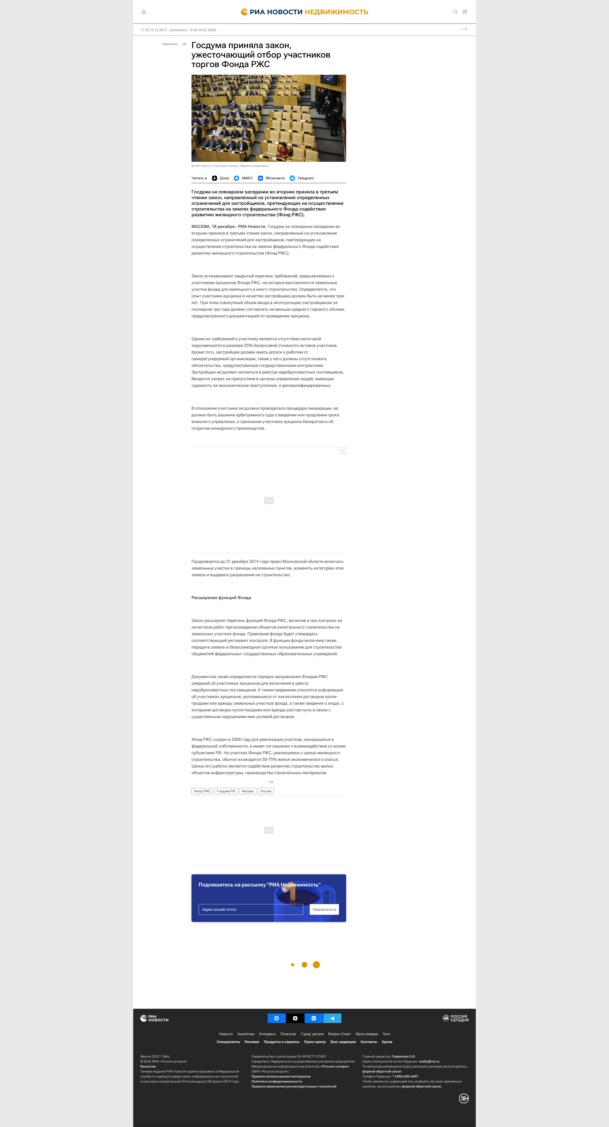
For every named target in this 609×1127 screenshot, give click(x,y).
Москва (248, 791)
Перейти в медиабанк (254, 165)
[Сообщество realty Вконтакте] (314, 1018)
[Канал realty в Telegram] (332, 1018)
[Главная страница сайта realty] (304, 12)
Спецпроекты (228, 1042)
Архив (387, 1042)
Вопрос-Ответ (339, 1034)
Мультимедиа (367, 1034)
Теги (386, 1034)
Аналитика (245, 1034)
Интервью (267, 1034)
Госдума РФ (226, 791)
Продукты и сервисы (281, 1042)
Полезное (288, 1034)
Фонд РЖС (202, 791)
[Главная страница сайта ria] (269, 12)
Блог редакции (343, 1042)
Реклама (252, 1042)
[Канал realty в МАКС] (277, 1018)
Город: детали (312, 1034)
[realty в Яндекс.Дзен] (295, 1018)
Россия (265, 791)
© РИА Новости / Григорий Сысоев (214, 165)
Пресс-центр (315, 1042)
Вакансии (148, 1066)
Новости (226, 1034)
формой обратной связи (381, 1071)
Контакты (369, 1042)
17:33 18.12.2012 (153, 30)
